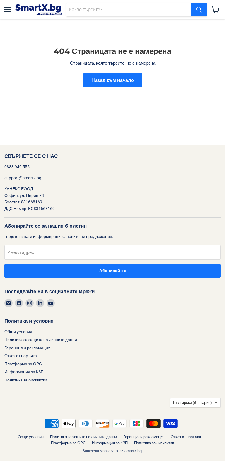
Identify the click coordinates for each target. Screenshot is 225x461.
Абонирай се (112, 270)
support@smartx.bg (22, 178)
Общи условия (18, 331)
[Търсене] (199, 9)
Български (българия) (192, 402)
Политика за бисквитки (25, 380)
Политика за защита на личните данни (40, 339)
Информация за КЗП (24, 371)
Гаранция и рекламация (27, 347)
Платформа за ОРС (23, 364)
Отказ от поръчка (20, 355)
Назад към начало (112, 80)
